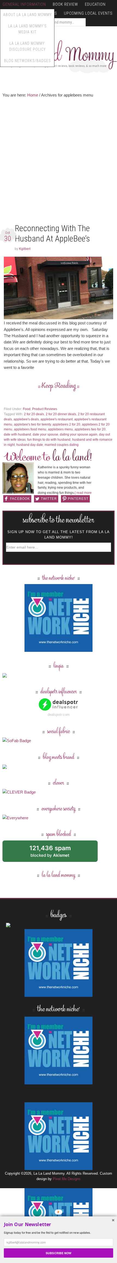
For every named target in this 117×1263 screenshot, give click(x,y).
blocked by (56, 853)
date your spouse (45, 434)
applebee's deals (26, 419)
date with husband (17, 434)
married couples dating (62, 445)
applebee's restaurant (57, 419)
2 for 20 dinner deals (61, 414)
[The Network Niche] (58, 649)
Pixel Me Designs (67, 1179)
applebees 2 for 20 (66, 424)
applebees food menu (30, 429)
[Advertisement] (58, 162)
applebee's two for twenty (32, 424)
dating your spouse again (78, 434)
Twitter (49, 499)
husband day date (29, 445)
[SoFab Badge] (16, 740)
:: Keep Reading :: (58, 386)
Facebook (20, 499)
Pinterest (78, 499)
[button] (58, 1224)
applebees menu (60, 429)
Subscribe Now (58, 1253)
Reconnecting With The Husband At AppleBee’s (52, 233)
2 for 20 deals (34, 414)
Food (26, 409)
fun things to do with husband (48, 440)
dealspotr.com (59, 715)
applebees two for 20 (90, 429)
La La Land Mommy (58, 55)
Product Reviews (44, 409)
